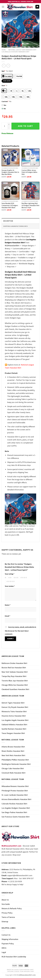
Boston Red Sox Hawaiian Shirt (14, 667)
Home (4, 50)
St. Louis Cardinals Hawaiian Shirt (15, 795)
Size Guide (6, 904)
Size (3, 85)
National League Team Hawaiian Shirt (22, 50)
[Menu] (3, 7)
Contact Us (6, 935)
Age (3, 71)
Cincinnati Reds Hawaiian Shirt (13, 773)
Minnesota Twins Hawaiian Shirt (14, 711)
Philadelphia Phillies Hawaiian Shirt (15, 760)
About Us (5, 900)
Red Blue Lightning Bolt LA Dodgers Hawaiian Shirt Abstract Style (30, 205)
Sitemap (5, 921)
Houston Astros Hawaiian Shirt (14, 716)
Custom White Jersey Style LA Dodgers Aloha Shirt (29, 172)
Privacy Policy (7, 913)
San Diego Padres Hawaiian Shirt (14, 812)
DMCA (4, 948)
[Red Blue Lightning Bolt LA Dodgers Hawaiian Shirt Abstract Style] (30, 190)
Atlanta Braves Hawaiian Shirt (13, 746)
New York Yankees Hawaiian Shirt (15, 672)
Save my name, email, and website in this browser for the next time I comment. (20, 630)
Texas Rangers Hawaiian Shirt (13, 733)
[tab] (20, 221)
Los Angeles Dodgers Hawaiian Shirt (15, 52)
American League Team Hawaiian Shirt (20, 970)
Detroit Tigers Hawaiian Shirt (13, 703)
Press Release (7, 133)
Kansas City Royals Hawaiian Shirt (15, 707)
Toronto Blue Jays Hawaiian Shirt (15, 680)
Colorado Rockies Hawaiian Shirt (14, 803)
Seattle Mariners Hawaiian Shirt (14, 729)
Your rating (9, 574)
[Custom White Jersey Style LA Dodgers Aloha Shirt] (30, 157)
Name (7, 605)
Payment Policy (8, 943)
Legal (4, 952)
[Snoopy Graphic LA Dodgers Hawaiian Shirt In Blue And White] (10, 157)
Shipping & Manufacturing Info (15, 226)
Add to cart (25, 126)
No (5, 109)
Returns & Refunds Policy (12, 908)
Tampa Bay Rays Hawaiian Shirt (14, 676)
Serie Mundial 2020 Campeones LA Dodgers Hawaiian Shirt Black (10, 205)
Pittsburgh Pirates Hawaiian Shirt (15, 790)
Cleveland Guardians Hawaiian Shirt (15, 689)
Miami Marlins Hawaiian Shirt (13, 751)
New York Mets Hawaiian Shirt (13, 755)
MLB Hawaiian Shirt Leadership (14, 956)
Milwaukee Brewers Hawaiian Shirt (15, 786)
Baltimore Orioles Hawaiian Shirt (14, 663)
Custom (5, 101)
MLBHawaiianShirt (12, 245)
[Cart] (37, 7)
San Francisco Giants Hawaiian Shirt (16, 817)
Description (8, 221)
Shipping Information (10, 939)
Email (7, 616)
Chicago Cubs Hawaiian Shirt (13, 768)
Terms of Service (8, 917)
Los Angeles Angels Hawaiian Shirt (15, 720)
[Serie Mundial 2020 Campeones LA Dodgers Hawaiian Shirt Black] (10, 190)
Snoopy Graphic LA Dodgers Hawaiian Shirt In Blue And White (10, 172)
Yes (5, 105)
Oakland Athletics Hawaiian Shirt (14, 724)
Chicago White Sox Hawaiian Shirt (15, 685)
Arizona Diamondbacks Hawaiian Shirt (16, 799)
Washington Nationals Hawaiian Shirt (16, 764)
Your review (10, 586)
